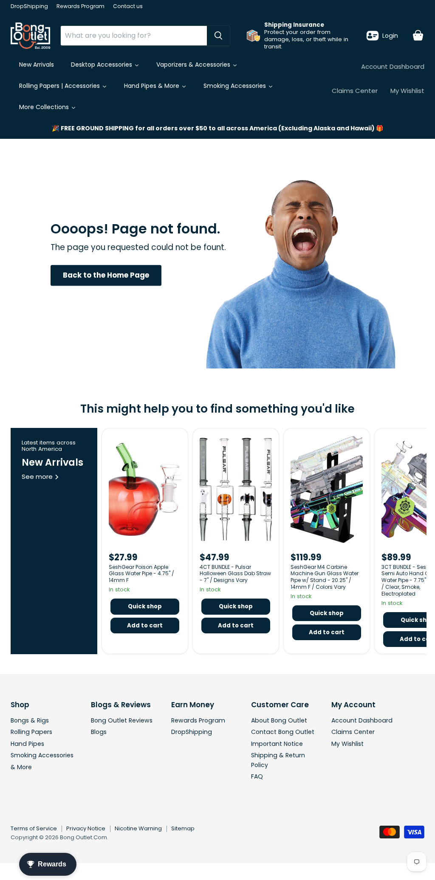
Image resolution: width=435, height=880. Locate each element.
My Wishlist (407, 90)
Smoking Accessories (42, 755)
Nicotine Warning (138, 828)
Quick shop (145, 606)
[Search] (218, 35)
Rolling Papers (31, 732)
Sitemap (183, 828)
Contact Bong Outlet (282, 732)
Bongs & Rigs (30, 720)
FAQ (257, 776)
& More (21, 767)
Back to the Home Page (106, 275)
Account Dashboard (392, 66)
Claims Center (355, 90)
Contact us (128, 6)
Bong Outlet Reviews (122, 720)
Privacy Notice (85, 828)
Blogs (99, 732)
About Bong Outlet (279, 720)
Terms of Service (34, 828)
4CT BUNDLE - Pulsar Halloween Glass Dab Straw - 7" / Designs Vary (235, 573)
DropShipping (29, 6)
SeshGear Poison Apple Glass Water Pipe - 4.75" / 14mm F (141, 573)
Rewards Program (80, 6)
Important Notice (277, 743)
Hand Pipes (27, 743)
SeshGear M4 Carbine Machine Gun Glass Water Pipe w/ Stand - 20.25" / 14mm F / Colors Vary (325, 576)
